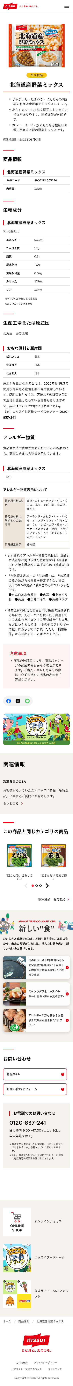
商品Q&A (13, 1074)
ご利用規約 (22, 1362)
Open (66, 6)
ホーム (7, 1321)
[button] (33, 886)
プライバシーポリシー (45, 1362)
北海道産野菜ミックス (50, 1321)
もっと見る (11, 803)
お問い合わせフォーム (21, 1089)
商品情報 (23, 1321)
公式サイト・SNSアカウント (26, 1369)
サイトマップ (55, 1369)
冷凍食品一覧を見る (52, 899)
